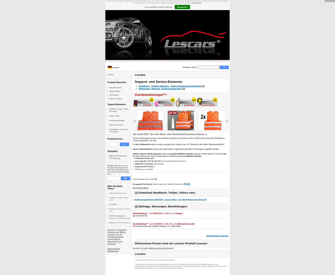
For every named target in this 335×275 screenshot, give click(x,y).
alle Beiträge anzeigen (218, 236)
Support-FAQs (114, 116)
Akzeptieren (182, 7)
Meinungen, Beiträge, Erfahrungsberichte (160, 89)
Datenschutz (197, 3)
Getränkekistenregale (117, 193)
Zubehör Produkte (115, 99)
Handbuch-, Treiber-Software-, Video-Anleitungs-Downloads (170, 86)
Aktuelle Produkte (115, 88)
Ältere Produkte (114, 91)
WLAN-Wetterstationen (119, 223)
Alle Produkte (114, 95)
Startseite (186, 67)
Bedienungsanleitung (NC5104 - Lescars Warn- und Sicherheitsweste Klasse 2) (170, 199)
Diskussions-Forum (116, 125)
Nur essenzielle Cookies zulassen (158, 7)
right (227, 121)
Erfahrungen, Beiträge (116, 120)
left (135, 121)
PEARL (187, 184)
